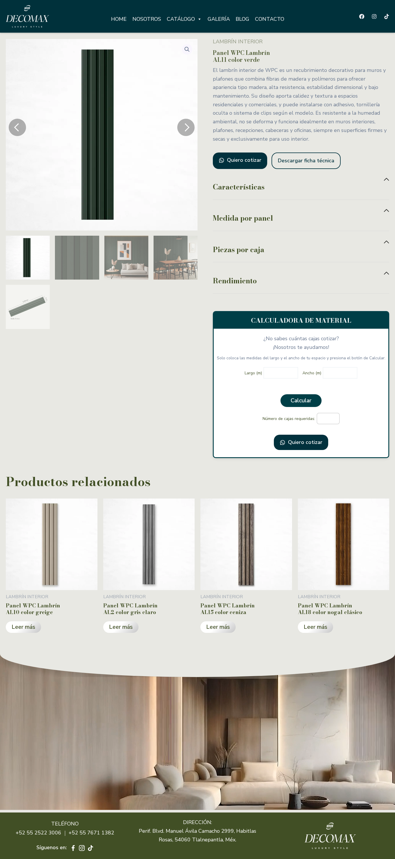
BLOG (242, 19)
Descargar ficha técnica (306, 160)
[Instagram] (374, 16)
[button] (187, 49)
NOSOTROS (146, 19)
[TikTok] (386, 16)
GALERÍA (219, 19)
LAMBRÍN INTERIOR (238, 41)
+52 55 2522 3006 (38, 832)
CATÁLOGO (181, 19)
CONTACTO (269, 19)
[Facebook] (361, 16)
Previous (17, 127)
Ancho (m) (311, 373)
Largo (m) (253, 373)
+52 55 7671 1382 (91, 832)
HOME (119, 19)
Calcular (301, 400)
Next (186, 127)
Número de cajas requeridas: (289, 418)
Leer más (23, 627)
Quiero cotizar (243, 160)
